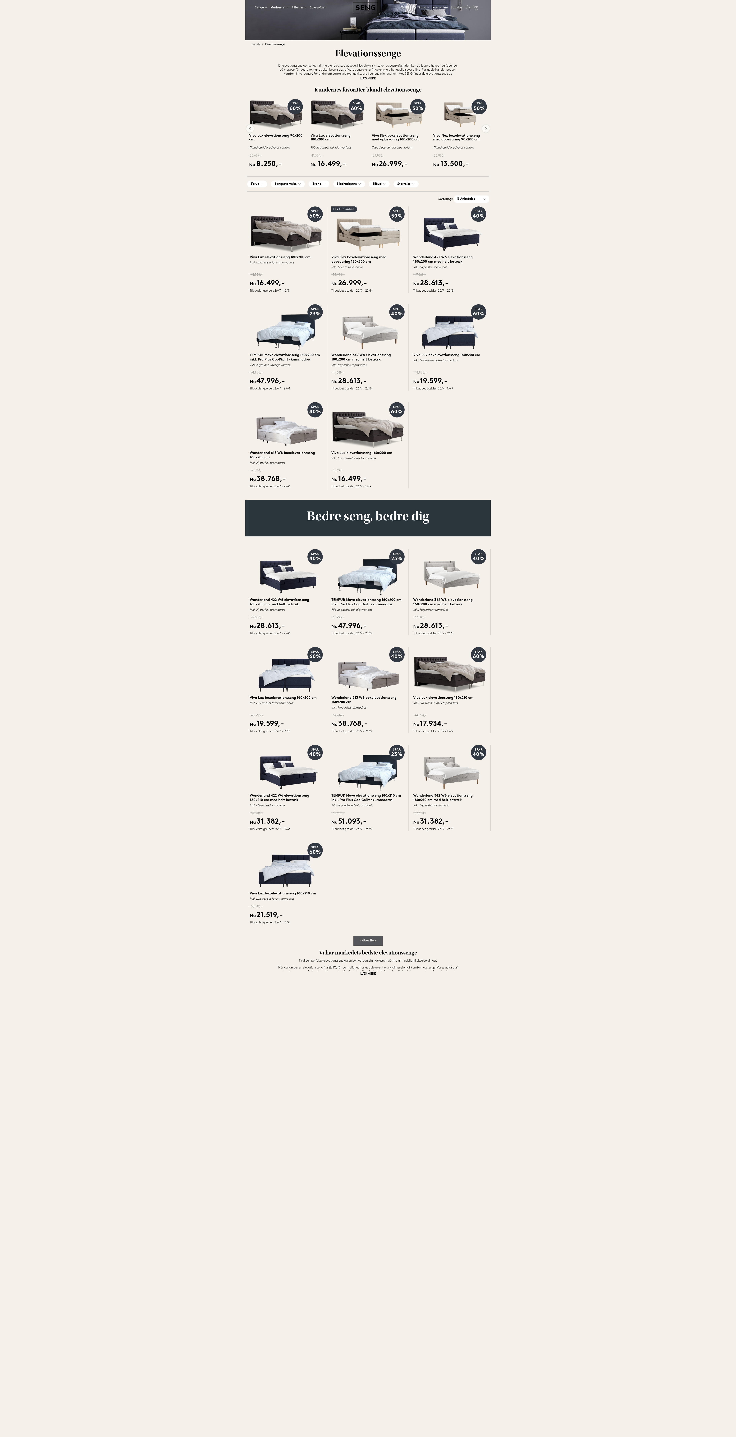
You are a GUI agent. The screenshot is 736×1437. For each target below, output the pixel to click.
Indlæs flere (368, 940)
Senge (259, 7)
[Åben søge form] (468, 7)
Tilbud (421, 7)
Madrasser (278, 7)
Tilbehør (297, 7)
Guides (406, 7)
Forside (256, 44)
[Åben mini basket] (475, 7)
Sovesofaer (318, 7)
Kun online (440, 7)
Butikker (457, 7)
